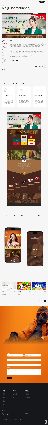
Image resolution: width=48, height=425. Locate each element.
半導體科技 (3, 396)
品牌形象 (3, 394)
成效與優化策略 (27, 397)
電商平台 (14, 398)
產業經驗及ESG (27, 394)
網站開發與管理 (27, 396)
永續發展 (3, 404)
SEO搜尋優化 (15, 394)
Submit (9, 377)
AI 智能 (3, 393)
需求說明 (8, 367)
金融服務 (3, 398)
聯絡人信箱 (9, 362)
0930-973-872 (4, 410)
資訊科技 (3, 403)
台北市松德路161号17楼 (5, 414)
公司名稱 (8, 353)
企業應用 (3, 401)
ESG (14, 397)
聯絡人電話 (9, 358)
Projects (7, 383)
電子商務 (3, 397)
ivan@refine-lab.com (28, 408)
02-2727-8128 (4, 408)
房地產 (3, 400)
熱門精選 (3, 391)
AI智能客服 (15, 391)
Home (3, 383)
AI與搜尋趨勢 (27, 391)
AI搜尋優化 (15, 393)
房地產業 (14, 396)
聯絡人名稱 (26, 353)
